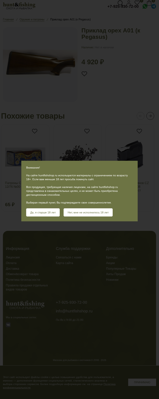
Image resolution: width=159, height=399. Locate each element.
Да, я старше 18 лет (43, 212)
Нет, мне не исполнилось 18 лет (88, 212)
